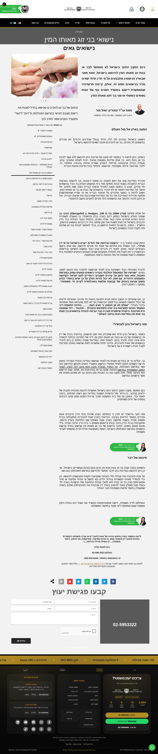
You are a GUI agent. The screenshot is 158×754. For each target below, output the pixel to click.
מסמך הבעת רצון (45, 368)
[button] (14, 76)
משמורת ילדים (46, 224)
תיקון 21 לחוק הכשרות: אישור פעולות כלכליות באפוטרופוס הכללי (33, 338)
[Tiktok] (25, 729)
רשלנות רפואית (73, 696)
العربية (25, 670)
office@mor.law (64, 740)
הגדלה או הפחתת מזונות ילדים (39, 292)
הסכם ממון (47, 309)
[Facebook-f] (49, 722)
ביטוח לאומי (94, 700)
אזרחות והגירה (73, 700)
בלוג (67, 23)
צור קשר (69, 718)
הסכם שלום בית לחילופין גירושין (39, 178)
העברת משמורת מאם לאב (41, 235)
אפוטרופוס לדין (46, 258)
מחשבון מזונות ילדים (43, 275)
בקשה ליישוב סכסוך (44, 190)
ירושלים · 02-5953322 (127, 715)
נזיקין (96, 696)
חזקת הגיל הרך (46, 218)
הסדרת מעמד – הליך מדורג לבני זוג (37, 153)
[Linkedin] (17, 722)
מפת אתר (68, 744)
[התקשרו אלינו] (4, 4)
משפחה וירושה (93, 687)
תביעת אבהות (46, 142)
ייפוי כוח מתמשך (45, 357)
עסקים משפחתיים (44, 136)
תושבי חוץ (94, 704)
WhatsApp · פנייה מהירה (127, 721)
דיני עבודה (74, 691)
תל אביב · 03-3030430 (127, 727)
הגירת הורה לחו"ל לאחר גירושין (39, 264)
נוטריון (76, 704)
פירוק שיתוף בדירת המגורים (40, 332)
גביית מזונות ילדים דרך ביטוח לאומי (37, 303)
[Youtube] (25, 722)
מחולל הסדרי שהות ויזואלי (41, 229)
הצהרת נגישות (77, 744)
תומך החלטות (46, 362)
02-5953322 (125, 624)
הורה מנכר (47, 246)
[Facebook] (33, 722)
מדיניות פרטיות (88, 744)
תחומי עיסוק (124, 23)
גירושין (49, 195)
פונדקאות (48, 148)
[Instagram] (41, 722)
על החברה (105, 23)
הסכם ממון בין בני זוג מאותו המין (38, 315)
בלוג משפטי (88, 718)
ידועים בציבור (46, 159)
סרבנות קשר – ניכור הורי (42, 241)
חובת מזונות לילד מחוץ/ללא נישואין (38, 286)
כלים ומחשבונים (52, 23)
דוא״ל (34, 695)
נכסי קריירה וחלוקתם (43, 326)
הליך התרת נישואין (44, 201)
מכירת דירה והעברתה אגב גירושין (38, 320)
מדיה (77, 23)
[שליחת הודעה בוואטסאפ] (49, 729)
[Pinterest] (33, 729)
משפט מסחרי (73, 687)
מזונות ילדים (47, 269)
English (62, 670)
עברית (99, 670)
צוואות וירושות (46, 131)
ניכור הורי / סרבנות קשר (42, 252)
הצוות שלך (90, 23)
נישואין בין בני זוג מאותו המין (40, 173)
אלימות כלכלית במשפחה (42, 207)
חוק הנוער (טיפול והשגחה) (41, 351)
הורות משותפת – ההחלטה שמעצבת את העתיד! (35, 166)
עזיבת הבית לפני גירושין (42, 184)
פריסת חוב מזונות (45, 298)
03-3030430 (43, 713)
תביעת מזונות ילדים (44, 281)
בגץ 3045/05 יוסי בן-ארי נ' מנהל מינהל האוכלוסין (44, 125)
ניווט (27, 695)
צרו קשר (35, 23)
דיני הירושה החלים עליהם (93, 564)
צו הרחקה (48, 212)
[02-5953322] (125, 614)
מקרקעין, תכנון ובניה (91, 691)
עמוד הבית (140, 23)
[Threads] (41, 729)
